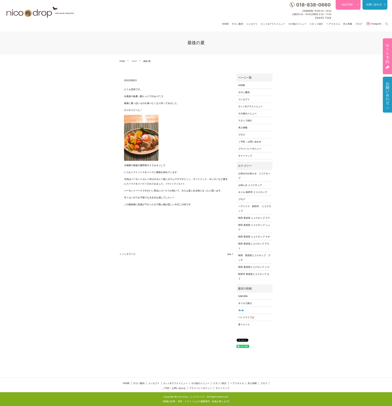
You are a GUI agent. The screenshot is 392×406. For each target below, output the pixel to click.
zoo (229, 254)
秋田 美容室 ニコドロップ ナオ (254, 236)
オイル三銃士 (245, 303)
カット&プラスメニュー (273, 23)
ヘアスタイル (333, 23)
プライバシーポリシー (249, 148)
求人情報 (347, 23)
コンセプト (252, 23)
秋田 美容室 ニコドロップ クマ (254, 217)
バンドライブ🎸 (246, 317)
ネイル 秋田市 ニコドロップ (252, 192)
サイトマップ (245, 155)
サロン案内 (237, 23)
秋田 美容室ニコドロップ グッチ (254, 257)
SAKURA (243, 296)
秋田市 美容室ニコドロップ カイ (253, 276)
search (386, 23)
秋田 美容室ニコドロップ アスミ (253, 246)
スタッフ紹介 (316, 23)
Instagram (376, 23)
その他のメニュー (297, 23)
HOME (225, 23)
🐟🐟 (241, 310)
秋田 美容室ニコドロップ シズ (253, 267)
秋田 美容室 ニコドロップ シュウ (254, 227)
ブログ (358, 23)
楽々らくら (244, 324)
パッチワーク (129, 254)
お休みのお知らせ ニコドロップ (254, 175)
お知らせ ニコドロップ (250, 185)
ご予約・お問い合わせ (249, 141)
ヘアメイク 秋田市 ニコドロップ (254, 208)
